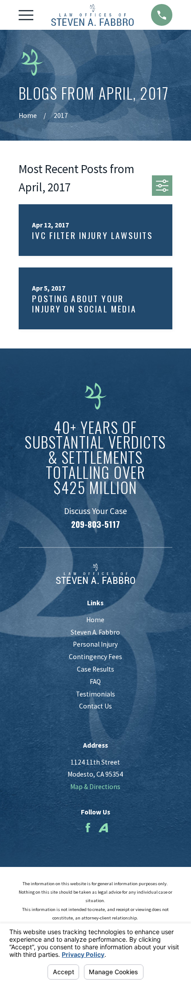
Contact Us (95, 706)
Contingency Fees (95, 656)
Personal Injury (95, 644)
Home (95, 620)
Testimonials (95, 694)
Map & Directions (95, 786)
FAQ (95, 681)
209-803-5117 (95, 524)
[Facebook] (88, 828)
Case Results (95, 669)
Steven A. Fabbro (95, 632)
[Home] (92, 14)
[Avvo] (103, 828)
